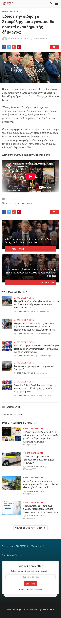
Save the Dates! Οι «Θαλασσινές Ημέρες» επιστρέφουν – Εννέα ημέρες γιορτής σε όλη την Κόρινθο (35, 388)
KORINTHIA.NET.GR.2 (20, 39)
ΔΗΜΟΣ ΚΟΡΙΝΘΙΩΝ (10, 12)
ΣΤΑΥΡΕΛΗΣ (12, 203)
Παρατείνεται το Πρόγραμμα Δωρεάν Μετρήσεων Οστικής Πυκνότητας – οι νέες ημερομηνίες (40, 508)
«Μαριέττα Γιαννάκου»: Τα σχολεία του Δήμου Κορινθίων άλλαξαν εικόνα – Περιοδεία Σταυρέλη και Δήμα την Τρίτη (34, 326)
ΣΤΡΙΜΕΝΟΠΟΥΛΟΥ (26, 203)
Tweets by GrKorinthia (12, 555)
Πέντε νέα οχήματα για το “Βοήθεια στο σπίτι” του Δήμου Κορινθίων (38, 459)
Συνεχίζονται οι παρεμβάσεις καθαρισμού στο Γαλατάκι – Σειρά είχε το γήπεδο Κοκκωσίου (40, 484)
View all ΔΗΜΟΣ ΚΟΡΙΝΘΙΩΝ (28, 527)
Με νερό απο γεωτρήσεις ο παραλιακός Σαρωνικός (34, 368)
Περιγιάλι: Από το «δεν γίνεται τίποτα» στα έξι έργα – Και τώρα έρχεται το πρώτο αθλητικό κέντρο (36, 304)
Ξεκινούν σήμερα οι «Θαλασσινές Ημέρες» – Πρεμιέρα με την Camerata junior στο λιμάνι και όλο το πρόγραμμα (36, 348)
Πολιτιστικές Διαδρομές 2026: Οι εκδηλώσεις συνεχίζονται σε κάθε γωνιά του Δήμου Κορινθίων (40, 435)
